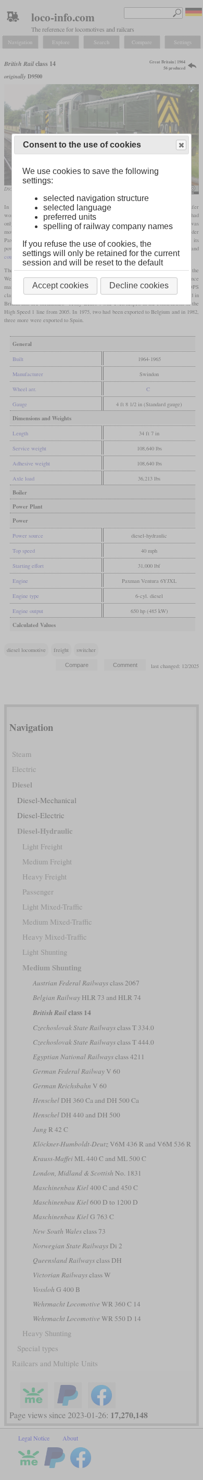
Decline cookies (139, 285)
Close (181, 145)
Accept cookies (60, 285)
